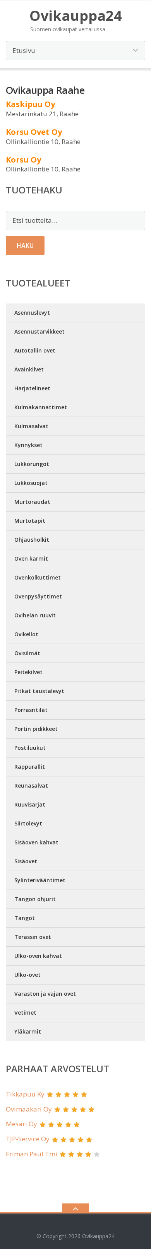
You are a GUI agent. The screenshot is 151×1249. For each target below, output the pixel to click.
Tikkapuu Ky (25, 1094)
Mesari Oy (21, 1123)
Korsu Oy (23, 159)
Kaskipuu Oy (30, 104)
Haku (25, 245)
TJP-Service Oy (28, 1138)
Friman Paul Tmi (31, 1153)
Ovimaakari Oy (29, 1109)
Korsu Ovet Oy (34, 132)
